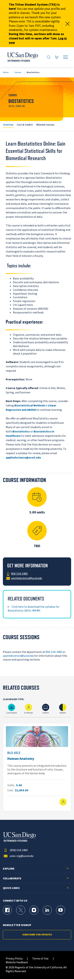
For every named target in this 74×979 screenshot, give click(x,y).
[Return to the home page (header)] (22, 57)
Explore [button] (9, 869)
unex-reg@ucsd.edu (21, 856)
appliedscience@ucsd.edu (18, 656)
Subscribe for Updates (37, 934)
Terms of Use (40, 959)
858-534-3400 (54, 652)
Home (5, 72)
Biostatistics (21, 432)
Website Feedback (17, 962)
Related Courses (45, 124)
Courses (17, 72)
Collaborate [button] (12, 878)
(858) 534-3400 (19, 850)
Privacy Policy (14, 959)
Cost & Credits (25, 124)
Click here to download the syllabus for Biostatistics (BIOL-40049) (33, 609)
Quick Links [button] (11, 888)
